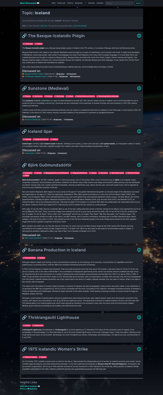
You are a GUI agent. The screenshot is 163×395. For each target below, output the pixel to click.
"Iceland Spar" (29, 153)
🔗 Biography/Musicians (79, 173)
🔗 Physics (26, 96)
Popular (61, 3)
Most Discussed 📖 (29, 3)
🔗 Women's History (30, 357)
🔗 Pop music (103, 173)
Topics (70, 3)
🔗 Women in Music (132, 173)
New (54, 3)
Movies (91, 3)
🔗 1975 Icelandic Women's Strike (55, 349)
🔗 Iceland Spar (37, 131)
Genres (100, 3)
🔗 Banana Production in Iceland (54, 249)
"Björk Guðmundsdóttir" (33, 238)
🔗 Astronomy (37, 96)
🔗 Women (38, 173)
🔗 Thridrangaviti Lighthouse (50, 317)
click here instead (80, 26)
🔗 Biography (27, 173)
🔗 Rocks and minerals (40, 139)
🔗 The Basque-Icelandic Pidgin (53, 35)
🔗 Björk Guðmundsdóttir (47, 165)
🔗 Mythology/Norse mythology (107, 96)
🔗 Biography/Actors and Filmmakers (56, 173)
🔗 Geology (48, 96)
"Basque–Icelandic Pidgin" (34, 74)
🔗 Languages (28, 44)
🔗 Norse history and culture (85, 96)
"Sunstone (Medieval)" (32, 119)
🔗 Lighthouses (37, 325)
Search (138, 3)
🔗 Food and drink (29, 258)
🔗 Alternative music (117, 173)
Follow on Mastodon (28, 389)
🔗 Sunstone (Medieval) (45, 88)
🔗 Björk (26, 175)
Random (78, 3)
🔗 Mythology (59, 96)
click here (43, 26)
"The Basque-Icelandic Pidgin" (35, 76)
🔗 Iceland (38, 44)
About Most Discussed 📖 (30, 386)
